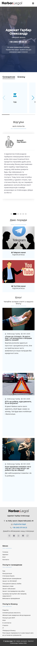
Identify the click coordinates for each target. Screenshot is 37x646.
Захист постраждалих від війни (13, 591)
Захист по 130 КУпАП (9, 581)
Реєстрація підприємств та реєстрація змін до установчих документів (17, 634)
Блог (4, 557)
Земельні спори (7, 586)
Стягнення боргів (8, 576)
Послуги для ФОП (8, 617)
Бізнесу (21, 77)
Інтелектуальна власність (11, 612)
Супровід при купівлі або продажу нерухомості (14, 595)
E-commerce (6, 622)
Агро (4, 620)
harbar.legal (9, 641)
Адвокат (5, 554)
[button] (33, 98)
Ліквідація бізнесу (9, 630)
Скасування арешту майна (11, 583)
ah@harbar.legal (19, 524)
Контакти (5, 559)
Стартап (5, 625)
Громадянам (8, 77)
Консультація (7, 573)
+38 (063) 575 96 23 (18, 42)
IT (3, 628)
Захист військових (8, 588)
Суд (3, 571)
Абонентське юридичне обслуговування (16, 615)
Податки (5, 610)
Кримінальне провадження (11, 578)
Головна (5, 552)
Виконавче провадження (11, 598)
